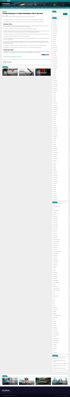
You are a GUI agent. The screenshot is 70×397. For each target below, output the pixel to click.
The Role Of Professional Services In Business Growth (9, 382)
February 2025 (55, 47)
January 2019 (55, 173)
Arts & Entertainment (56, 210)
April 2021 (54, 123)
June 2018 (54, 187)
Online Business (55, 307)
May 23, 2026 (5, 383)
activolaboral (5, 3)
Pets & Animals (55, 317)
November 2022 (55, 86)
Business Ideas (55, 220)
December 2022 (55, 84)
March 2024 (54, 55)
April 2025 (54, 43)
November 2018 (55, 177)
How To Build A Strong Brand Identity (26, 73)
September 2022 (55, 90)
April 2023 (54, 76)
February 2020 (55, 148)
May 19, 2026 (22, 383)
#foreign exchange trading (27, 16)
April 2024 (54, 53)
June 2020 (54, 140)
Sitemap (23, 7)
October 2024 (55, 51)
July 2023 (54, 70)
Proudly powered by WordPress (5, 395)
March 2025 (54, 45)
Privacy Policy (18, 7)
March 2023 (54, 78)
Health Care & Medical (56, 288)
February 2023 (55, 80)
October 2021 (55, 111)
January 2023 (55, 82)
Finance (54, 268)
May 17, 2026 (38, 383)
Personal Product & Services (57, 315)
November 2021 (55, 109)
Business (54, 214)
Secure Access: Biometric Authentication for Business (13, 56)
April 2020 (54, 144)
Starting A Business (55, 340)
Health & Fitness (55, 286)
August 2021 (55, 115)
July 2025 (54, 37)
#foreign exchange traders (20, 16)
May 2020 (54, 142)
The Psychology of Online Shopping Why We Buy (41, 73)
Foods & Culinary (55, 276)
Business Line (55, 233)
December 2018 (55, 175)
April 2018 (54, 191)
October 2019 (55, 156)
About (54, 204)
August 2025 (55, 35)
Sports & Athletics (55, 338)
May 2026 (54, 20)
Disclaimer (12, 7)
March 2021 (54, 125)
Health (54, 284)
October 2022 (55, 88)
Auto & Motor (55, 212)
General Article (55, 278)
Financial (54, 270)
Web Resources (55, 352)
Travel (54, 350)
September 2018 (55, 181)
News (54, 303)
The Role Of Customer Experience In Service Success (59, 382)
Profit (54, 319)
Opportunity (54, 311)
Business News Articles (56, 239)
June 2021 (54, 119)
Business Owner (55, 243)
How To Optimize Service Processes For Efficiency (60, 363)
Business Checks (55, 216)
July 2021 (54, 117)
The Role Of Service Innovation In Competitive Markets (9, 73)
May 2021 (54, 121)
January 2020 (55, 150)
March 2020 (54, 146)
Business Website (55, 253)
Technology (54, 344)
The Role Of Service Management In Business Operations (25, 382)
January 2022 (55, 105)
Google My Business (56, 280)
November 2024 (55, 49)
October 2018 (55, 179)
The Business (55, 346)
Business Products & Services (57, 251)
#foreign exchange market (13, 16)
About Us (7, 7)
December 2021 (55, 107)
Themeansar (15, 395)
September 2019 (55, 158)
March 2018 (54, 193)
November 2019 (55, 154)
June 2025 (54, 39)
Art (53, 208)
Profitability (54, 321)
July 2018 (54, 185)
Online (54, 305)
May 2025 (54, 41)
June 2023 (54, 72)
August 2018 (55, 183)
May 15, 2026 (55, 383)
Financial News (55, 272)
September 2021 (55, 113)
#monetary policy (33, 16)
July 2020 (54, 138)
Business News (55, 235)
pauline (10, 62)
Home (3, 7)
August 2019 (55, 160)
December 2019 (55, 152)
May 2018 (54, 189)
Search (54, 11)
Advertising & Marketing (56, 206)
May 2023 (54, 74)
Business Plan (55, 247)
